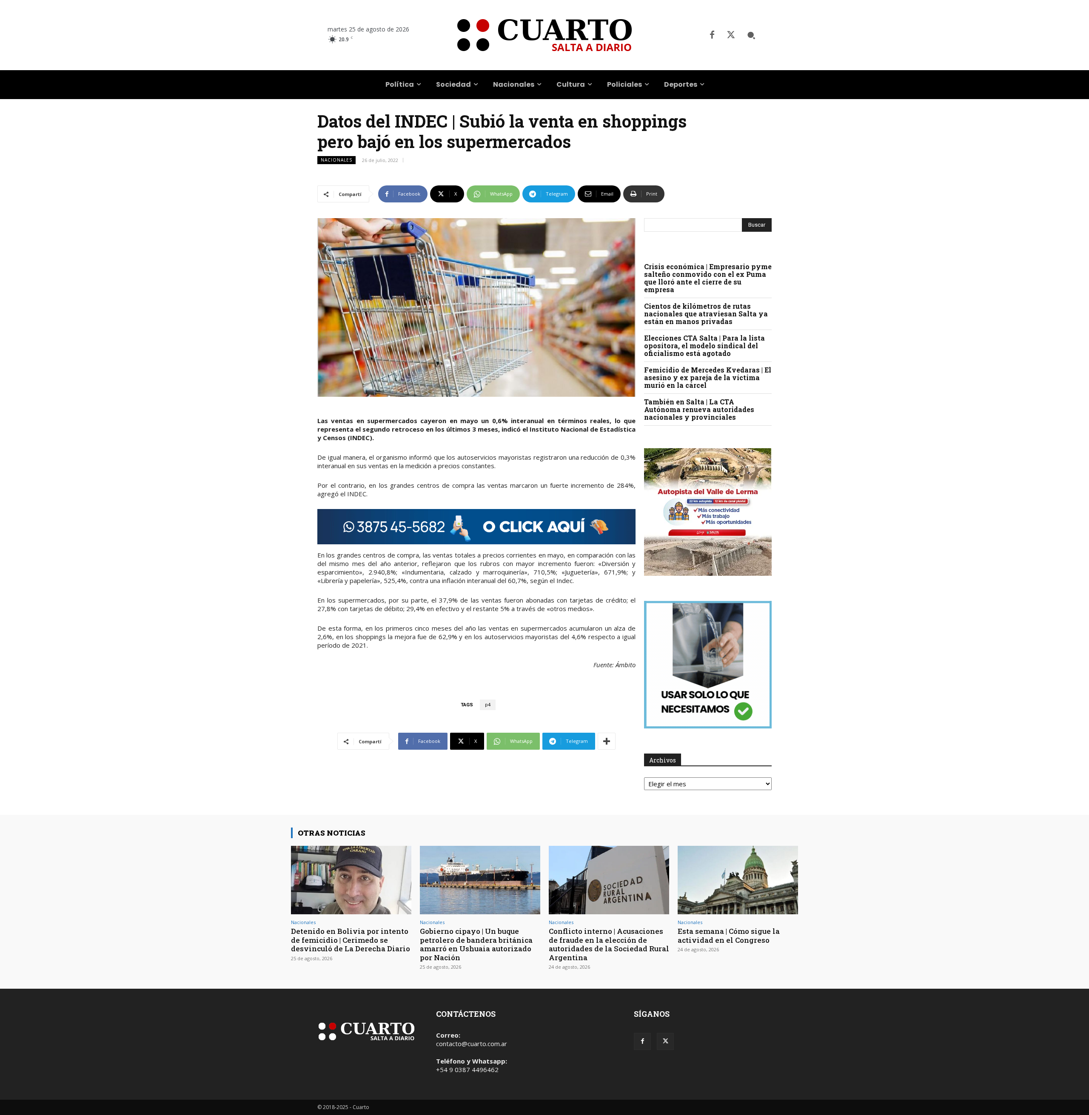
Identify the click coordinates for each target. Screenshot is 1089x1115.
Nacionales (336, 160)
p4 (487, 705)
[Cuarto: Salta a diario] (544, 35)
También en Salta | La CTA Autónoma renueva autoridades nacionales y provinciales (699, 409)
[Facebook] (712, 35)
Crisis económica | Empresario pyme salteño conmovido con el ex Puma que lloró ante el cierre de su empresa (708, 278)
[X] (731, 35)
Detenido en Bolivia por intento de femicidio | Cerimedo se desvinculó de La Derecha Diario (350, 939)
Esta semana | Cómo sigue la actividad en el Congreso (729, 935)
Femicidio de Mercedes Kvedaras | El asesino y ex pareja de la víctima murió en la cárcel (707, 377)
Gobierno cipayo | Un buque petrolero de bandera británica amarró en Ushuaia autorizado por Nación (476, 944)
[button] (751, 35)
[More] (607, 741)
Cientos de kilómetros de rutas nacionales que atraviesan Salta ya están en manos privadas (706, 314)
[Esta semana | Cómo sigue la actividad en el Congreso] (738, 880)
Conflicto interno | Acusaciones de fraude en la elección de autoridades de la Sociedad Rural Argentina (609, 944)
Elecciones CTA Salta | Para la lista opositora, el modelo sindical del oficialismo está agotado (704, 345)
